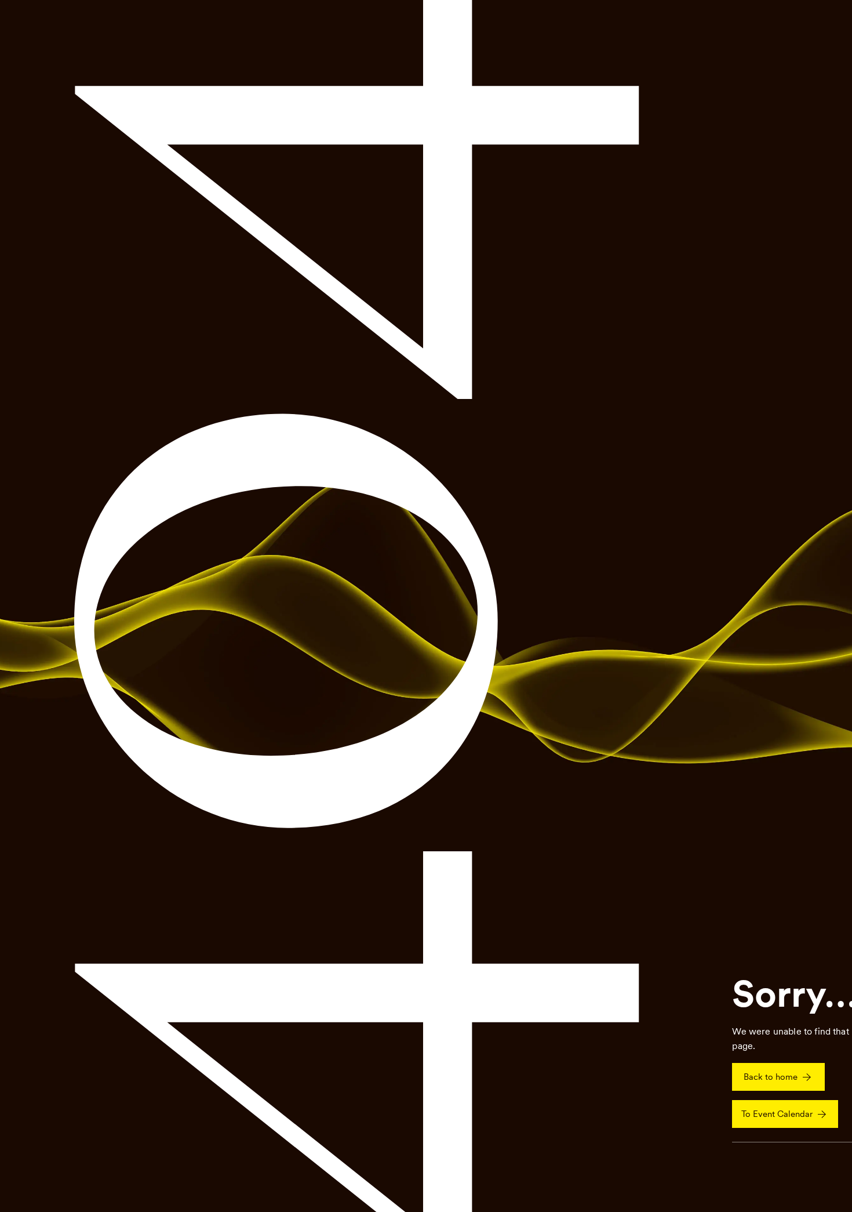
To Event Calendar (777, 1114)
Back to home (771, 1077)
